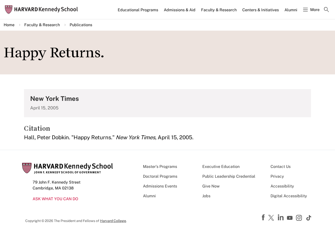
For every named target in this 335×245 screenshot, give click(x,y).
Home (9, 25)
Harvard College (113, 221)
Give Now (210, 186)
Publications (81, 25)
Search (326, 10)
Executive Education (221, 166)
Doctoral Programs (160, 176)
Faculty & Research (219, 10)
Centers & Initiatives (260, 10)
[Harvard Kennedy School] (43, 9)
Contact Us (281, 166)
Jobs (206, 196)
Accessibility (282, 186)
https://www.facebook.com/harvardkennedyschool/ (264, 217)
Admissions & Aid (179, 10)
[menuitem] (138, 12)
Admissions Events (160, 186)
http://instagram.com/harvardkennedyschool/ (299, 218)
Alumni (290, 10)
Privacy (277, 176)
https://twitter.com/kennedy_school (272, 218)
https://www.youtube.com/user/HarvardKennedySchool (290, 218)
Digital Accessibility (289, 196)
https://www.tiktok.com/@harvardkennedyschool (309, 217)
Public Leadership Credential (228, 176)
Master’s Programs (160, 166)
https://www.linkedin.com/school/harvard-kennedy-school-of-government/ (281, 217)
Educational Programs (138, 10)
